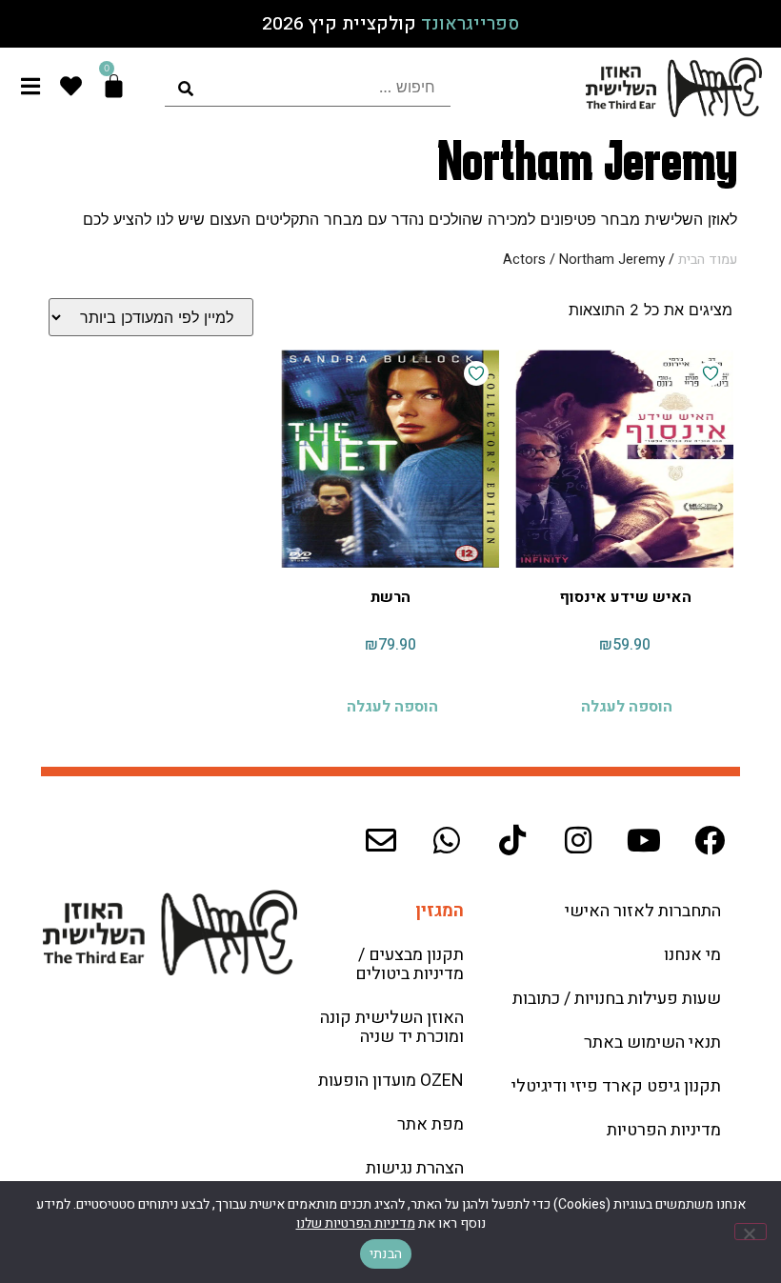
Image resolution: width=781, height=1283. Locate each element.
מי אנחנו (692, 955)
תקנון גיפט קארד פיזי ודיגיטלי (616, 1086)
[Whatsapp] (446, 840)
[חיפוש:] (308, 87)
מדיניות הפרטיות (664, 1130)
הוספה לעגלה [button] (626, 706)
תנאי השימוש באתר (652, 1042)
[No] (750, 1231)
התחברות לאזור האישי (643, 911)
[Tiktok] (512, 840)
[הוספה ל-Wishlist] (710, 373)
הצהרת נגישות (415, 1168)
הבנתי (386, 1254)
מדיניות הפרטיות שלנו (355, 1223)
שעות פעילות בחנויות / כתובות (616, 999)
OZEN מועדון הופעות (391, 1080)
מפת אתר (430, 1124)
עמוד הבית (707, 260)
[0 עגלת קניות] (114, 86)
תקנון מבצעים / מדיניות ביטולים (409, 964)
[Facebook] (709, 840)
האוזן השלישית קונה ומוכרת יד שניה (392, 1027)
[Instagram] (578, 840)
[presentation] (308, 87)
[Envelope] (380, 840)
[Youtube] (643, 840)
